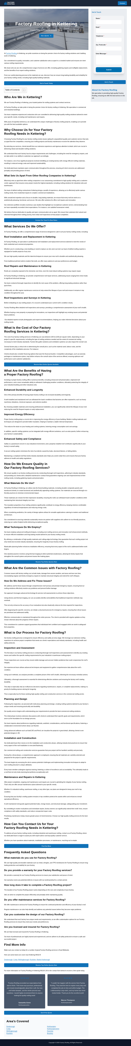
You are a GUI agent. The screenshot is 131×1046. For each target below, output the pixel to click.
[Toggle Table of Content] (23, 90)
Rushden (33, 959)
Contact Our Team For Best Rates (46, 220)
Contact (122, 3)
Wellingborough (23, 959)
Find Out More (46, 846)
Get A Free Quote (46, 1012)
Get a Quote (45, 35)
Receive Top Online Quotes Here (46, 562)
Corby (15, 959)
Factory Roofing (11, 53)
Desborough (8, 959)
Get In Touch (109, 82)
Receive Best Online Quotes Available (46, 364)
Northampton (51, 1026)
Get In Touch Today (46, 83)
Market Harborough (43, 959)
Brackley (50, 1033)
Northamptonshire (53, 1029)
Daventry (50, 1031)
